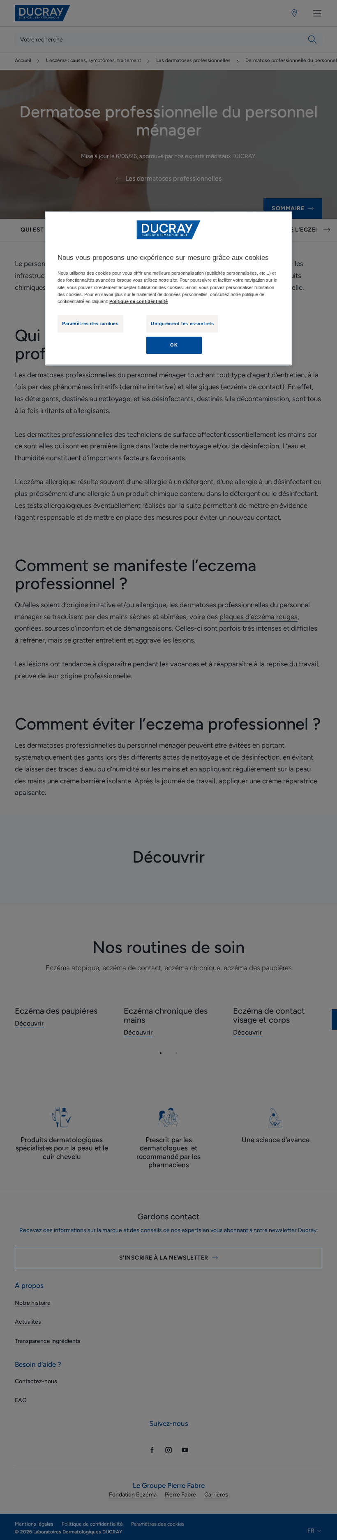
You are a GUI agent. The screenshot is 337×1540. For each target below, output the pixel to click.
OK (174, 344)
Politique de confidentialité (138, 301)
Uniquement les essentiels (182, 323)
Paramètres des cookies (90, 323)
